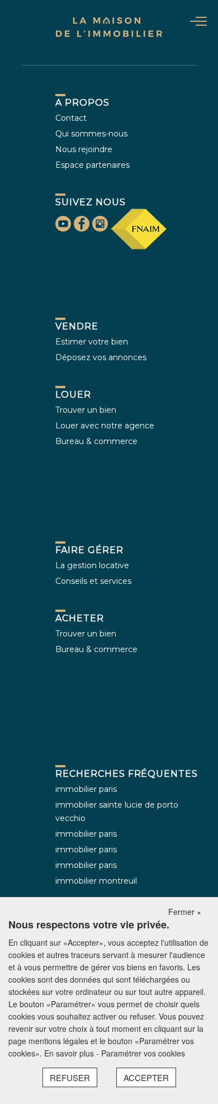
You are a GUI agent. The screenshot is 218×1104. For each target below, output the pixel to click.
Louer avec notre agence (104, 426)
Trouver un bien (85, 410)
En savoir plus (70, 1053)
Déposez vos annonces (100, 357)
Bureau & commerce (96, 441)
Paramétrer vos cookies (143, 1053)
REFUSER (70, 1077)
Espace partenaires (92, 165)
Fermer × (184, 911)
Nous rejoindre (83, 149)
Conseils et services (93, 581)
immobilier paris (86, 789)
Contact (71, 118)
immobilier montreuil (96, 881)
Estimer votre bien (91, 342)
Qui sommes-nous (91, 134)
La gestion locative (92, 565)
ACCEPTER (146, 1077)
